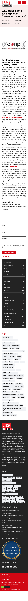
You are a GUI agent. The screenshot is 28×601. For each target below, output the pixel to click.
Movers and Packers (8, 378)
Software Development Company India (12, 531)
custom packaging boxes (10, 353)
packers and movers (8, 381)
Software (20, 394)
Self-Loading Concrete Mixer (11, 386)
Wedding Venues (7, 412)
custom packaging (18, 351)
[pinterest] (8, 566)
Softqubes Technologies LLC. (9, 584)
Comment (5, 210)
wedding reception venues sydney (13, 405)
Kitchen (18, 370)
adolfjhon (6, 20)
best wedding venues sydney (11, 345)
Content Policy (5, 579)
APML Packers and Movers (10, 340)
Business (5, 348)
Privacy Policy (4, 574)
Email (4, 232)
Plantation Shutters (8, 383)
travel (13, 397)
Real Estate (19, 383)
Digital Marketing (7, 359)
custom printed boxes (9, 356)
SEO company (7, 389)
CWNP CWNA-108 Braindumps (12, 117)
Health (16, 362)
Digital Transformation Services (10, 511)
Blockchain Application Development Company (12, 528)
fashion (5, 362)
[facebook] (3, 566)
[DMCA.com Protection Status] (5, 587)
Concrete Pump (14, 348)
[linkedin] (16, 566)
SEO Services (6, 392)
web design (21, 397)
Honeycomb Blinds (8, 367)
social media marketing (9, 394)
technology (6, 397)
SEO (22, 386)
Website (4, 239)
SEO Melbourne (17, 389)
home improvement (8, 364)
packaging (19, 378)
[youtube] (14, 566)
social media (15, 392)
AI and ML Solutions (7, 525)
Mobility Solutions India (8, 513)
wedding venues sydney (10, 415)
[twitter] (6, 566)
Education (19, 20)
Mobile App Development (10, 373)
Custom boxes (7, 351)
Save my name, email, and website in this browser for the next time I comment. (15, 247)
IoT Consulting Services (8, 518)
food (10, 362)
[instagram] (11, 566)
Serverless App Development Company (12, 534)
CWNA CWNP (13, 166)
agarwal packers (7, 337)
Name (4, 226)
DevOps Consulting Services (9, 523)
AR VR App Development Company (11, 520)
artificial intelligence (8, 343)
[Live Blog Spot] (7, 3)
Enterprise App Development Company (12, 515)
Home (22, 362)
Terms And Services (6, 577)
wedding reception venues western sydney (13, 409)
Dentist (19, 356)
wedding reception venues (10, 403)
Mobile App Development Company (13, 375)
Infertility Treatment (8, 370)
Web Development (8, 400)
